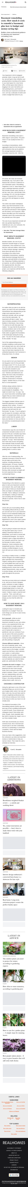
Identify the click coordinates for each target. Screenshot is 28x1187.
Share (6, 70)
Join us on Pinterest (7, 1108)
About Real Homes (17, 1118)
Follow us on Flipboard (14, 1111)
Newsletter (23, 70)
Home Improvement (5, 14)
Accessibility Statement (14, 1148)
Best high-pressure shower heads (18, 7)
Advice (21, 41)
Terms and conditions (14, 1157)
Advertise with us (10, 1118)
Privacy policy (14, 1160)
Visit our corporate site (21, 1181)
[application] (14, 164)
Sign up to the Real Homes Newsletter (7, 1102)
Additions (14, 14)
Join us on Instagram (7, 1105)
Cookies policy (14, 1162)
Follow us (15, 70)
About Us (14, 1153)
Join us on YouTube (20, 1102)
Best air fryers (7, 1131)
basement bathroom (14, 532)
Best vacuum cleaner (20, 1125)
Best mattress (7, 1125)
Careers (14, 1165)
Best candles (14, 1134)
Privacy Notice (20, 291)
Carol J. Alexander (11, 39)
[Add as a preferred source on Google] (14, 1175)
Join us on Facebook (20, 1108)
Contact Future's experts (14, 1150)
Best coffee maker (7, 1128)
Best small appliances (20, 1131)
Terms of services (19, 289)
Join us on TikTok (20, 1105)
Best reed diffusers (21, 1128)
